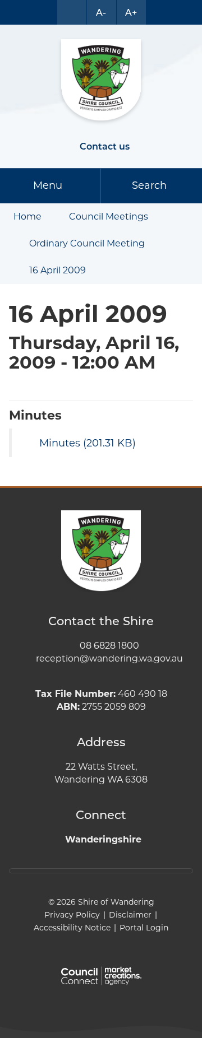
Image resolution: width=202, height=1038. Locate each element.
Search (149, 185)
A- (101, 12)
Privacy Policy (72, 915)
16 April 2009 (57, 270)
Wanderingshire (103, 839)
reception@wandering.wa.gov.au (109, 658)
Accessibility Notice (72, 928)
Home (27, 216)
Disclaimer (130, 915)
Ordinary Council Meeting (87, 243)
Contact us (105, 146)
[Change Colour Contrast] (71, 12)
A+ (131, 12)
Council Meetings (108, 216)
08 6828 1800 (109, 645)
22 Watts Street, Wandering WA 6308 (101, 773)
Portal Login (144, 928)
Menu (47, 185)
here (113, 870)
